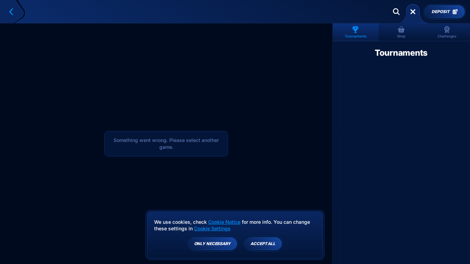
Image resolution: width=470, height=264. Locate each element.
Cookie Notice (224, 222)
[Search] (396, 12)
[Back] (14, 11)
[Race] (413, 12)
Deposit (440, 11)
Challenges (447, 36)
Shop (401, 36)
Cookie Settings (212, 228)
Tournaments (355, 36)
